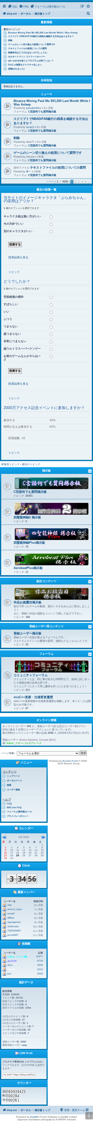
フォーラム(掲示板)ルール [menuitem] (19, 811)
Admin (10, 743)
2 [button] (75, 182)
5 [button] (85, 182)
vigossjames (14, 922)
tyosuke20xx (33, 107)
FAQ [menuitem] (9, 804)
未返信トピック (10, 464)
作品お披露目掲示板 (27, 602)
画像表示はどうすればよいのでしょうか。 (28, 52)
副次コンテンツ (46, 581)
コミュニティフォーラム (31, 675)
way (9, 905)
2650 (40, 965)
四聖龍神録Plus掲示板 (29, 542)
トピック (14, 272)
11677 (39, 956)
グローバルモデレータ (28, 743)
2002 (40, 973)
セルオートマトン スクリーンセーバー (26, 56)
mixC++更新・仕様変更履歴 (33, 697)
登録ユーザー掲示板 (27, 633)
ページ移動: (8, 753)
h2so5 (11, 969)
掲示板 (46, 470)
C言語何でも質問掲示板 (42, 111)
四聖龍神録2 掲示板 (27, 517)
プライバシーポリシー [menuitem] (17, 816)
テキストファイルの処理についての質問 (27, 48)
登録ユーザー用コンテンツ (46, 626)
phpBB (34, 1117)
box (9, 973)
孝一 (28, 171)
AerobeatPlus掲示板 (28, 568)
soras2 (30, 127)
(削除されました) (16, 69)
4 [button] (82, 182)
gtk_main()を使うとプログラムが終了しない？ (31, 60)
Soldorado (13, 926)
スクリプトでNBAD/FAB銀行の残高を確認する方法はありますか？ (41, 36)
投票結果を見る (18, 257)
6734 (40, 960)
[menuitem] (12, 6)
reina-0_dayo (14, 909)
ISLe (10, 965)
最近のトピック (31, 464)
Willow (10, 917)
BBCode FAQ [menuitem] (14, 807)
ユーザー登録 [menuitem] (13, 789)
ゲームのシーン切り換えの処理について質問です (31, 44)
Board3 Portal (70, 761)
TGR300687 (14, 930)
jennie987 (12, 935)
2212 (40, 969)
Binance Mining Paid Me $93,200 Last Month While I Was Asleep (43, 33)
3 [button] (78, 182)
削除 (10, 40)
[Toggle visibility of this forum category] (90, 471)
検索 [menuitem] (9, 785)
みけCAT (12, 961)
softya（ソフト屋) (17, 956)
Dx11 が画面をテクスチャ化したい (25, 65)
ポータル (26, 13)
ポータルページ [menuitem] (14, 780)
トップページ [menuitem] (13, 776)
